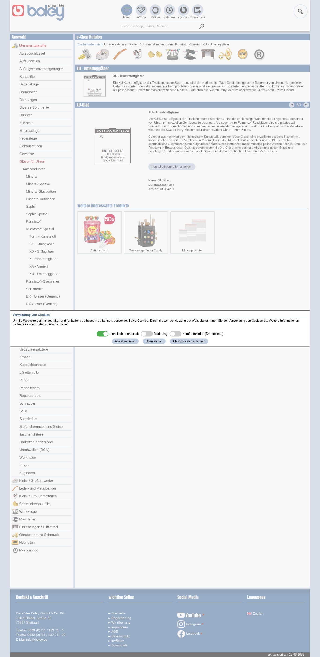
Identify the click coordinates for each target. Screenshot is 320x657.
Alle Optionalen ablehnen (189, 341)
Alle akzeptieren (125, 341)
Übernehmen (154, 341)
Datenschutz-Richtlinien (52, 324)
